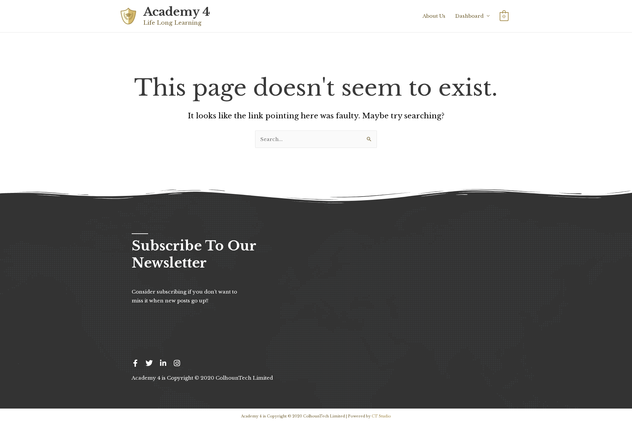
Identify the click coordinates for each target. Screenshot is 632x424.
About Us (434, 16)
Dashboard (469, 16)
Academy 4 (176, 12)
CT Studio (381, 416)
